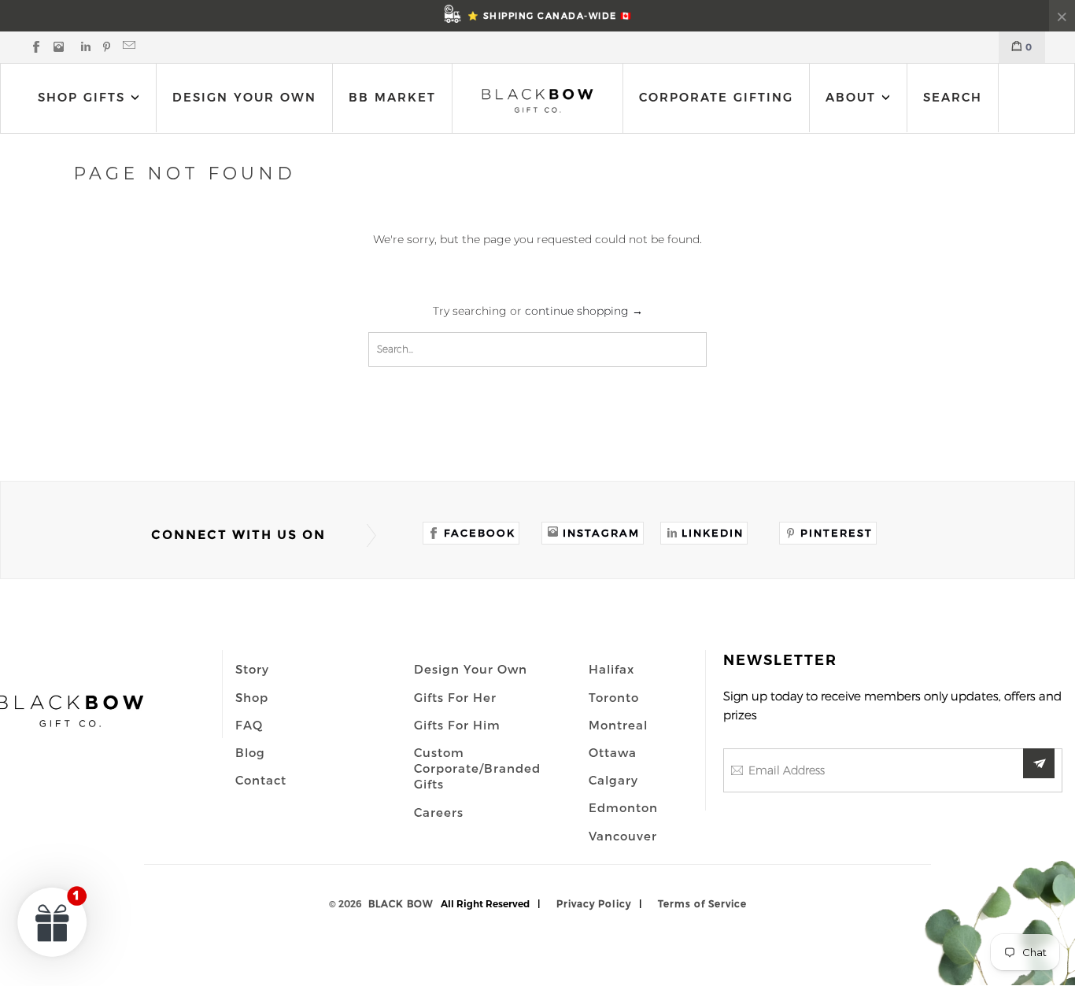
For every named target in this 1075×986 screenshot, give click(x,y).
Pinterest (836, 532)
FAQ (249, 725)
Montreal (618, 725)
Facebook (479, 532)
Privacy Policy (593, 903)
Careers (439, 812)
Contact (260, 780)
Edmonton (623, 807)
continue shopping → (584, 311)
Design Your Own (244, 97)
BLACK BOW (400, 903)
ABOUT (853, 97)
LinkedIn (713, 532)
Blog (250, 752)
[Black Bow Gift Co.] (537, 100)
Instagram (601, 532)
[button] (53, 921)
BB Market (392, 97)
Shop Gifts (81, 97)
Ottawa (613, 752)
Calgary (613, 780)
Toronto (614, 697)
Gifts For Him (457, 725)
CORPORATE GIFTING (716, 97)
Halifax (611, 669)
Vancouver (623, 836)
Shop (251, 697)
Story (252, 669)
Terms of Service (702, 903)
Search (952, 97)
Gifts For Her (455, 697)
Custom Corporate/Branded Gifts (477, 768)
